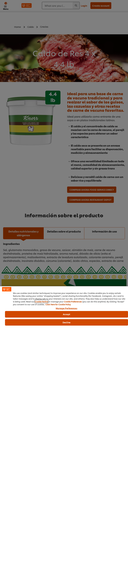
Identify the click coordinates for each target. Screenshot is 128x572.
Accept (66, 314)
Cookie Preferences (73, 301)
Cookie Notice (41, 301)
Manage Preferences (66, 308)
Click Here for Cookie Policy (58, 304)
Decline (66, 322)
